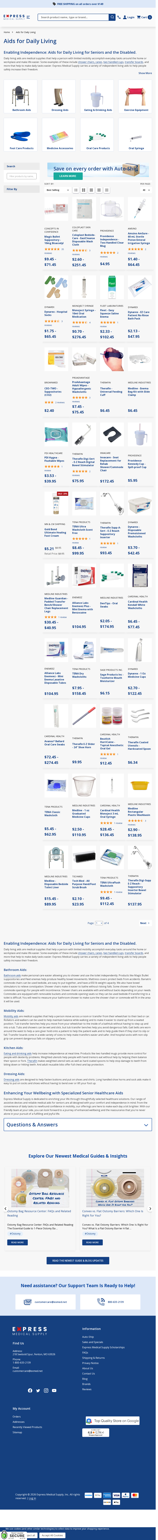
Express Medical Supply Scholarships (103, 1347)
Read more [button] (17, 1242)
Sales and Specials (92, 1342)
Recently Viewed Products (27, 1427)
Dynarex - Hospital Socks (55, 313)
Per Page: (145, 183)
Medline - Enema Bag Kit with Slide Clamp (139, 392)
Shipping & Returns (93, 1358)
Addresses (19, 1422)
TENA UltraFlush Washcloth (110, 884)
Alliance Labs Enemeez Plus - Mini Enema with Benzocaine (82, 607)
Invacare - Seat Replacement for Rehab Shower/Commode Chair (111, 464)
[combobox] (12, 1511)
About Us (87, 1368)
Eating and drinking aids (18, 1053)
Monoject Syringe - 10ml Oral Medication (84, 313)
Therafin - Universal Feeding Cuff (111, 392)
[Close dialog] (91, 1453)
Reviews (86, 1389)
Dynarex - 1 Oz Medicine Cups (137, 675)
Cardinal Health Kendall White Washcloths (138, 605)
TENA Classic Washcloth (52, 813)
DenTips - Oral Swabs (109, 605)
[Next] (150, 1209)
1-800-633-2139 (22, 1362)
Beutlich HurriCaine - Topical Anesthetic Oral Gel (111, 743)
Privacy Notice (90, 1363)
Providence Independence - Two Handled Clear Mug (112, 241)
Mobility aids (11, 1016)
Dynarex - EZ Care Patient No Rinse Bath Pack (139, 315)
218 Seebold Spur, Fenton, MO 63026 (34, 1354)
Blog (85, 1378)
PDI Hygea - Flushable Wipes (54, 459)
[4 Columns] (99, 190)
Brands (86, 1384)
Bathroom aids (12, 975)
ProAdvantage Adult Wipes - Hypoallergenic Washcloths (81, 387)
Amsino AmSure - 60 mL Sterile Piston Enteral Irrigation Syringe (139, 238)
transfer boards (134, 62)
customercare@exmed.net (28, 1371)
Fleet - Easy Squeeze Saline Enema (109, 313)
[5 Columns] (107, 190)
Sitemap (17, 1432)
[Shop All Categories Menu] (28, 17)
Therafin (32, 1061)
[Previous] (5, 1209)
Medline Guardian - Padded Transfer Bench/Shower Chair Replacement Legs (56, 605)
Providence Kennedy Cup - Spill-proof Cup (137, 464)
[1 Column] (76, 190)
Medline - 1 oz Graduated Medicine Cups (81, 814)
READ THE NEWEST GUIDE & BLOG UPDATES (77, 1260)
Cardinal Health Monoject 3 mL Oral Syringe (110, 814)
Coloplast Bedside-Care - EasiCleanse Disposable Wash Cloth (83, 239)
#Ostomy (15, 1233)
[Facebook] (30, 1390)
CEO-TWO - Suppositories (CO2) (52, 392)
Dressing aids (11, 1079)
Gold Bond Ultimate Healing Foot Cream (55, 532)
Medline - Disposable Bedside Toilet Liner (56, 884)
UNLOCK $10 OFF (27, 1531)
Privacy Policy (37, 1524)
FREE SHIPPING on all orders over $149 (80, 4)
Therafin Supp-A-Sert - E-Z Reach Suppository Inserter (110, 532)
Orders (17, 1416)
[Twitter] (38, 1390)
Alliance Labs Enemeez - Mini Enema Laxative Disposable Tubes (55, 677)
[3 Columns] (91, 190)
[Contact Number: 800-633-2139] (119, 17)
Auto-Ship (88, 1337)
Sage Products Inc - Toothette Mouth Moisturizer (112, 678)
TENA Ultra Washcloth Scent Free (82, 530)
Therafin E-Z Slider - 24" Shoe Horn (83, 745)
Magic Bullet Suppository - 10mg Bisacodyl (54, 240)
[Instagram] (46, 1390)
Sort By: (49, 183)
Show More (145, 73)
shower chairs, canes (90, 62)
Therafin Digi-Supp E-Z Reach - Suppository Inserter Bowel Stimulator (139, 887)
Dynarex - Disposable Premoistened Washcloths (137, 531)
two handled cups (113, 62)
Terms (10, 1525)
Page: (91, 923)
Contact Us (88, 1373)
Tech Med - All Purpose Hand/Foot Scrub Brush (84, 884)
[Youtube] (54, 1390)
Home (7, 32)
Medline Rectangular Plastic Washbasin (139, 812)
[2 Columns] (84, 190)
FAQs (85, 1352)
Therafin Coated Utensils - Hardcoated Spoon (139, 745)
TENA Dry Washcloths (79, 675)
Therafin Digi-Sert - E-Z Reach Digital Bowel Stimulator (83, 462)
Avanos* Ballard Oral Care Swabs (54, 743)
